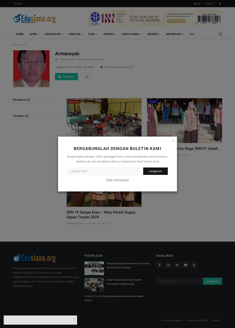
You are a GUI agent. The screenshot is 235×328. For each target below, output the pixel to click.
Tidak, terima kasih (117, 180)
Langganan (155, 171)
